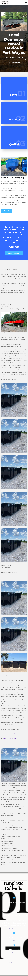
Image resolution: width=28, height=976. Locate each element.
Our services (6, 736)
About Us (6, 210)
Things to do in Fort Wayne (10, 738)
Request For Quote (14, 253)
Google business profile (9, 734)
